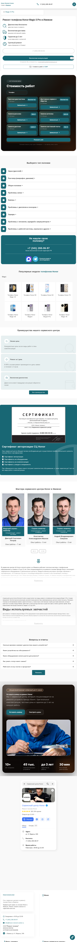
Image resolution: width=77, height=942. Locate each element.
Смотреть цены (35, 712)
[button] (34, 551)
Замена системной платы (50, 127)
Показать (38, 672)
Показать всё (38, 140)
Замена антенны (47, 114)
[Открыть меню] (74, 4)
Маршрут (29, 819)
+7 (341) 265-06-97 (46, 4)
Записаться (21, 105)
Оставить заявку (15, 712)
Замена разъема (14, 114)
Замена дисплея (14, 127)
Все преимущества (38, 392)
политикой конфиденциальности (47, 62)
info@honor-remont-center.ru (14, 923)
